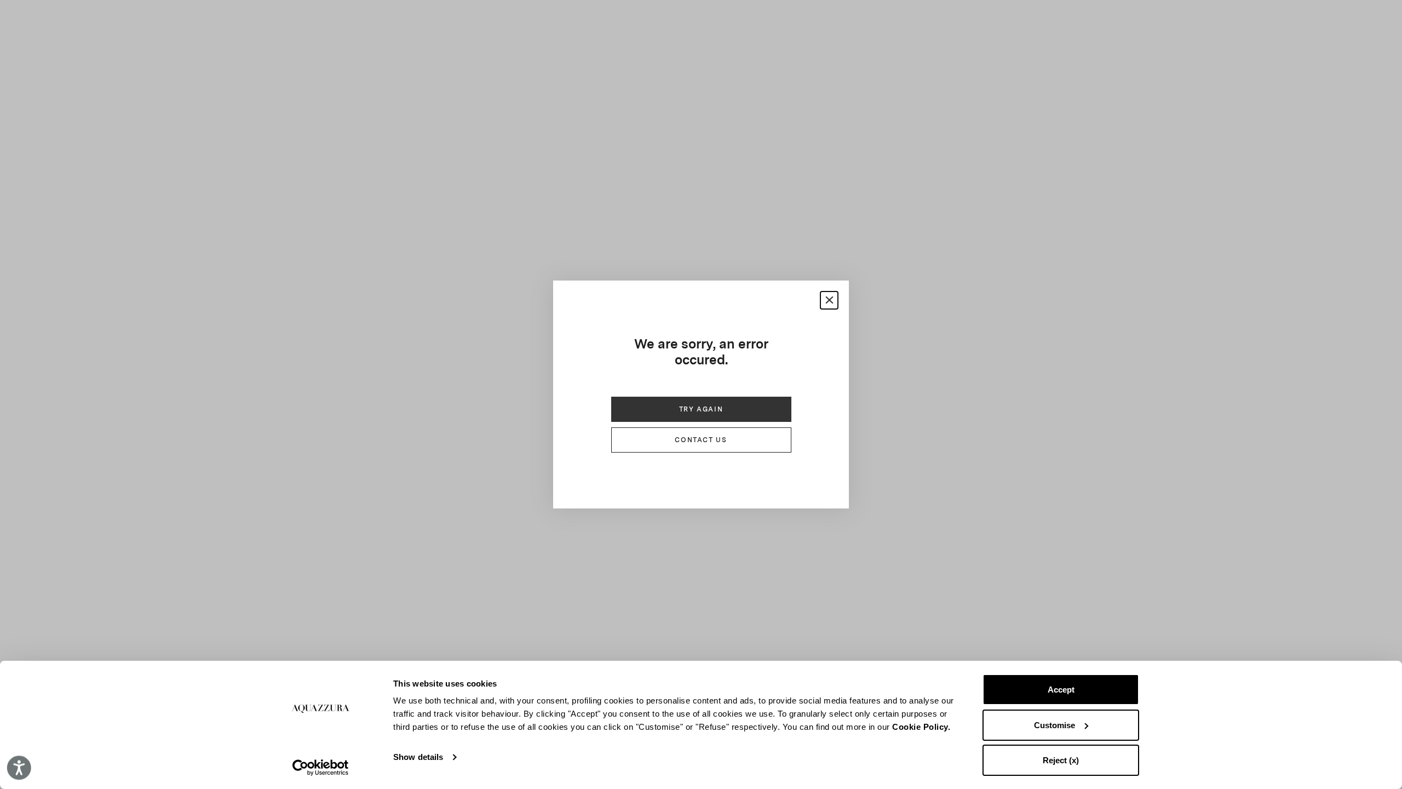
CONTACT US (701, 440)
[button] (829, 300)
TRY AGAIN (701, 409)
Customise (1054, 725)
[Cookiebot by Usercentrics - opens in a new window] (321, 767)
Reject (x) (1061, 760)
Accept (1061, 689)
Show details (418, 757)
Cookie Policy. (921, 726)
